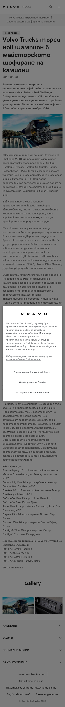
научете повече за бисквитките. (23, 359)
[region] (32, 353)
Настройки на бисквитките (33, 392)
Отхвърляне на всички (32, 382)
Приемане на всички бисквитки (32, 372)
